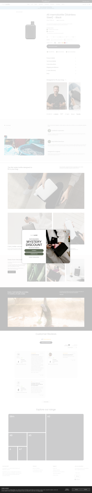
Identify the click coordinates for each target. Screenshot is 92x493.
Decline (85, 489)
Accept (76, 489)
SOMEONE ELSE (34, 253)
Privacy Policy (40, 490)
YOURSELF (34, 250)
